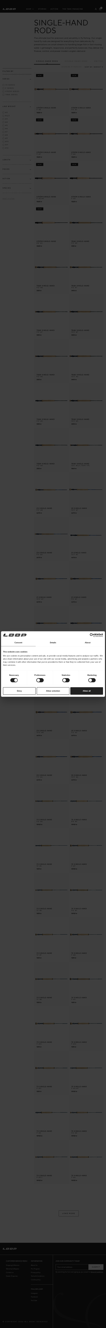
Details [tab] (53, 642)
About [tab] (87, 642)
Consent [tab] (18, 642)
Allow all (87, 691)
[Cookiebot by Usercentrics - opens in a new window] (91, 635)
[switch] (40, 680)
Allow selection (53, 691)
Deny (19, 691)
